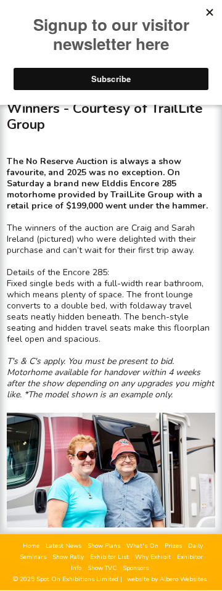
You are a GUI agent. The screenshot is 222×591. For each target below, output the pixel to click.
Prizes (173, 546)
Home (31, 546)
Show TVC (102, 568)
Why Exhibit (153, 557)
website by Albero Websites (167, 579)
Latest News (63, 546)
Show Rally (68, 557)
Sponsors (136, 568)
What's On (142, 546)
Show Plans (104, 546)
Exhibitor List (109, 557)
